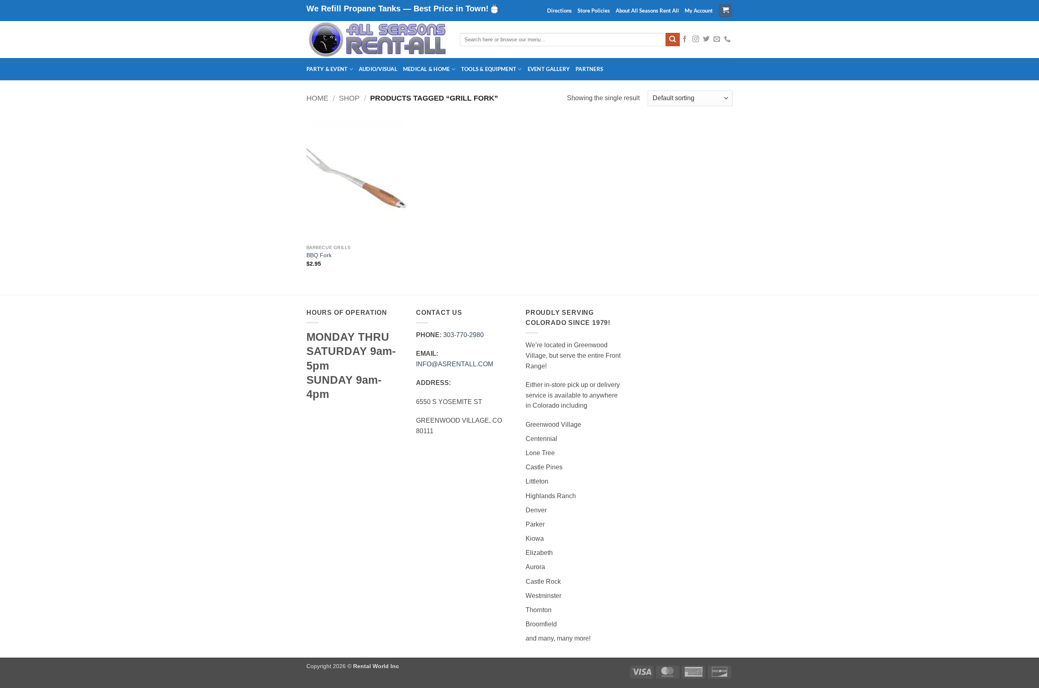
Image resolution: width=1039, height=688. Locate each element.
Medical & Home (426, 69)
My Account (699, 10)
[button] (725, 10)
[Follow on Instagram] (695, 39)
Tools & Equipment (488, 69)
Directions (559, 10)
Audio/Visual (378, 69)
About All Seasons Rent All (647, 10)
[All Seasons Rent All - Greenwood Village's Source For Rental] (377, 39)
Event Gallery (549, 69)
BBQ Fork (319, 255)
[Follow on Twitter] (706, 39)
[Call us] (727, 39)
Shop (349, 98)
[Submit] (672, 40)
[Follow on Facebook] (684, 39)
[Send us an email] (717, 39)
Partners (589, 69)
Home (317, 98)
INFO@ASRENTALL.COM (454, 364)
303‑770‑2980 (463, 334)
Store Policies (594, 10)
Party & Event (326, 69)
